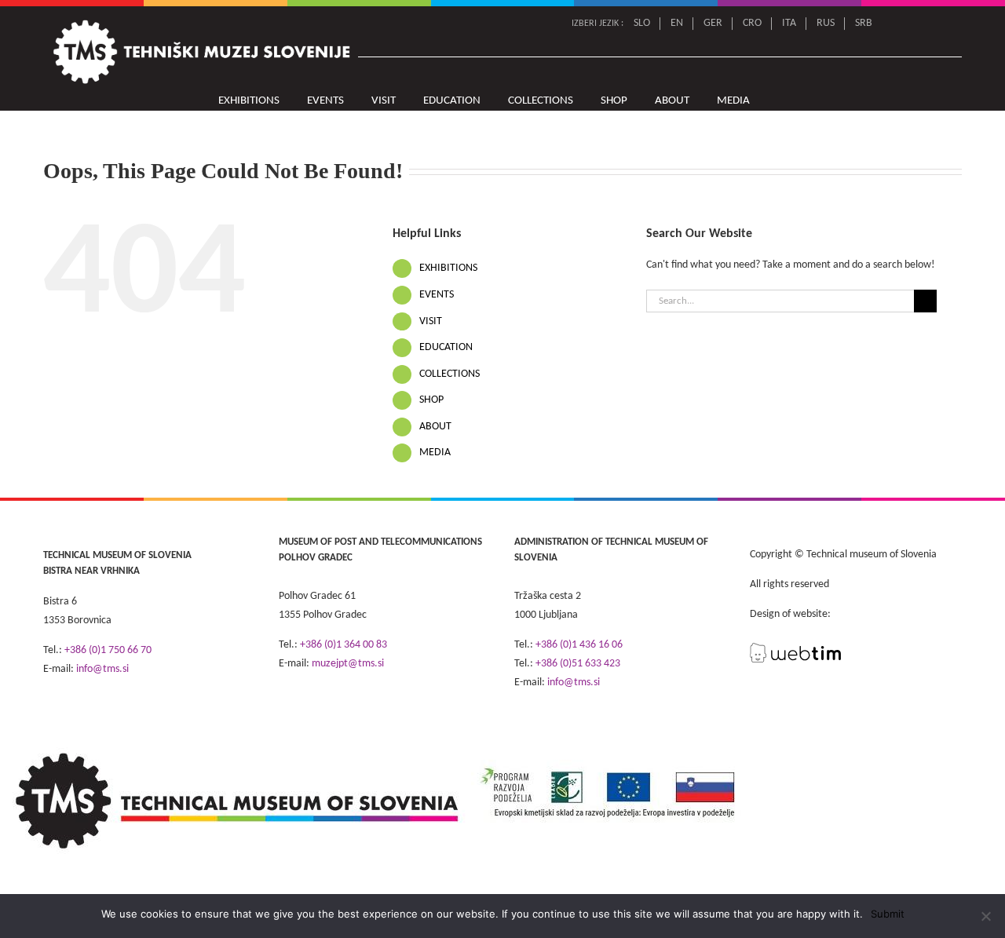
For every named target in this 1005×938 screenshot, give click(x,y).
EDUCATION (446, 347)
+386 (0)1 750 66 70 (108, 650)
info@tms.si (102, 669)
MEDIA (435, 452)
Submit (887, 913)
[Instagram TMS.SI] (952, 23)
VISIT (430, 321)
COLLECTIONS (449, 374)
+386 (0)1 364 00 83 (343, 645)
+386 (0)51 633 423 (577, 664)
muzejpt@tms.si (348, 664)
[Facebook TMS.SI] (930, 23)
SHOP (431, 400)
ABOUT (435, 427)
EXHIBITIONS (448, 268)
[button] (782, 101)
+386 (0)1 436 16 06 (579, 645)
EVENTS (436, 295)
